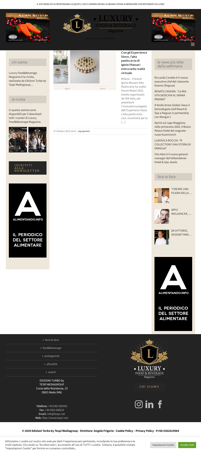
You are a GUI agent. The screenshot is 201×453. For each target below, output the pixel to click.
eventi (52, 372)
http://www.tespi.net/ (55, 418)
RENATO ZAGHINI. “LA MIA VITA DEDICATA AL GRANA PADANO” (170, 95)
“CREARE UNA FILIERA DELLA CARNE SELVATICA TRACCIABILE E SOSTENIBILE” (180, 191)
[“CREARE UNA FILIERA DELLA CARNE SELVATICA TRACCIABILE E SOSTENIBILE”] (161, 195)
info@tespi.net (56, 414)
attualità (52, 364)
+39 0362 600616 (54, 410)
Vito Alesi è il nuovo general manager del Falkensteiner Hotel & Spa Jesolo (171, 158)
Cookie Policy (124, 431)
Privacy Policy (145, 431)
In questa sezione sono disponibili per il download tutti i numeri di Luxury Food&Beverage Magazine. (25, 116)
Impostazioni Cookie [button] (163, 445)
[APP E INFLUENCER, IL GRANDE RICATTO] (161, 216)
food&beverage (52, 348)
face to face (166, 177)
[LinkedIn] (149, 404)
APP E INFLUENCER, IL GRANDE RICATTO (181, 212)
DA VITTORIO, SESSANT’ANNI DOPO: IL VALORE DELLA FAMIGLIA (180, 233)
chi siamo (19, 62)
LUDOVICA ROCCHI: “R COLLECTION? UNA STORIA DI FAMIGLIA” (172, 144)
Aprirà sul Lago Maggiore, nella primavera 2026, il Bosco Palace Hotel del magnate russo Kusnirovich (172, 129)
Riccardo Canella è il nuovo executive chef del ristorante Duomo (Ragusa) (171, 82)
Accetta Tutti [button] (187, 445)
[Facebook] (160, 404)
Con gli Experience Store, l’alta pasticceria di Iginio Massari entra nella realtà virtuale (134, 62)
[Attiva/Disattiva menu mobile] (193, 44)
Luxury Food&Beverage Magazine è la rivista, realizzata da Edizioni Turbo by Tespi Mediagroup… (27, 79)
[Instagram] (139, 404)
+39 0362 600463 (57, 406)
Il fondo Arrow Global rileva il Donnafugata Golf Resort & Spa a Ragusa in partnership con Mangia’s (172, 111)
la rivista (18, 99)
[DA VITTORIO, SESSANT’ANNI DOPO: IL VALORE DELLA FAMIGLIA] (161, 237)
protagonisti (51, 356)
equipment (84, 131)
